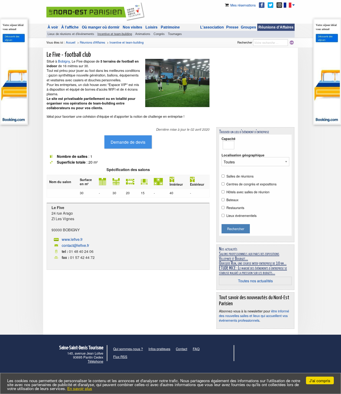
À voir (53, 27)
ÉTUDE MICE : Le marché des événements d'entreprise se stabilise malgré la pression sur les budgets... (253, 270)
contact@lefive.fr (75, 245)
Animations (142, 34)
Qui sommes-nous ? (128, 348)
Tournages (175, 34)
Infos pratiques (159, 348)
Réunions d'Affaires (275, 27)
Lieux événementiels (241, 215)
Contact (181, 348)
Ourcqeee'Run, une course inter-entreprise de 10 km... (252, 263)
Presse (232, 27)
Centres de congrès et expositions (251, 184)
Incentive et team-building (114, 34)
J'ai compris (319, 380)
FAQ (196, 348)
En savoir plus (79, 388)
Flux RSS (120, 356)
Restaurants (235, 207)
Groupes (248, 27)
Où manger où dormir (100, 27)
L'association (212, 27)
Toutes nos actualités (255, 280)
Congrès (159, 34)
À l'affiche (70, 27)
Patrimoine (170, 27)
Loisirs (151, 27)
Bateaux (232, 199)
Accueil (70, 42)
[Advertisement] (255, 91)
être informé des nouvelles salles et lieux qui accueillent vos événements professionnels (254, 315)
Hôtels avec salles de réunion (248, 192)
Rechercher (244, 42)
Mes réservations (242, 5)
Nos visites (132, 27)
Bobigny (64, 61)
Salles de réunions (240, 176)
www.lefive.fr (72, 239)
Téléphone (95, 361)
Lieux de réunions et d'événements (71, 34)
